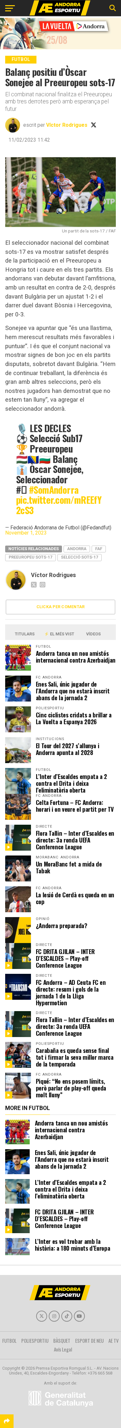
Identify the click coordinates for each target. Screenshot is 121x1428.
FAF (98, 548)
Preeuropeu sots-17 (30, 557)
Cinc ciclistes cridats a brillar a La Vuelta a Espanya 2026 (74, 718)
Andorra (76, 548)
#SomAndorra (54, 489)
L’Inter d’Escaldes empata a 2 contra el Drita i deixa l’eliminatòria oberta (71, 783)
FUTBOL (9, 1340)
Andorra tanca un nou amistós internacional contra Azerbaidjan (76, 656)
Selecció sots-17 (79, 557)
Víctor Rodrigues (66, 125)
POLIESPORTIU (34, 1340)
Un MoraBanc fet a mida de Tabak (69, 867)
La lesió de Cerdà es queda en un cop (75, 898)
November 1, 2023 (26, 533)
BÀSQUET (61, 1340)
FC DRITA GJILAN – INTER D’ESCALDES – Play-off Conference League (65, 958)
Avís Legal (63, 1349)
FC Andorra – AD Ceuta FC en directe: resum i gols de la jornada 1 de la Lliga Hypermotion (71, 992)
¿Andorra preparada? (61, 925)
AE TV (113, 1340)
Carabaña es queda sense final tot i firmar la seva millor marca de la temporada (75, 1057)
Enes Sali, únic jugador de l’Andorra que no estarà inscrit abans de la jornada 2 (73, 690)
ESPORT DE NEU (89, 1340)
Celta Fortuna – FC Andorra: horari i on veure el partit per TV (75, 805)
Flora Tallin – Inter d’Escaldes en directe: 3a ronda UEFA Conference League (75, 840)
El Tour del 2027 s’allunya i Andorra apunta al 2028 (67, 749)
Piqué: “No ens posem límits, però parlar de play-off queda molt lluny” (71, 1088)
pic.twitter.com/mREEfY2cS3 (58, 505)
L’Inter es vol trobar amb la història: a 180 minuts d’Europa (72, 1244)
